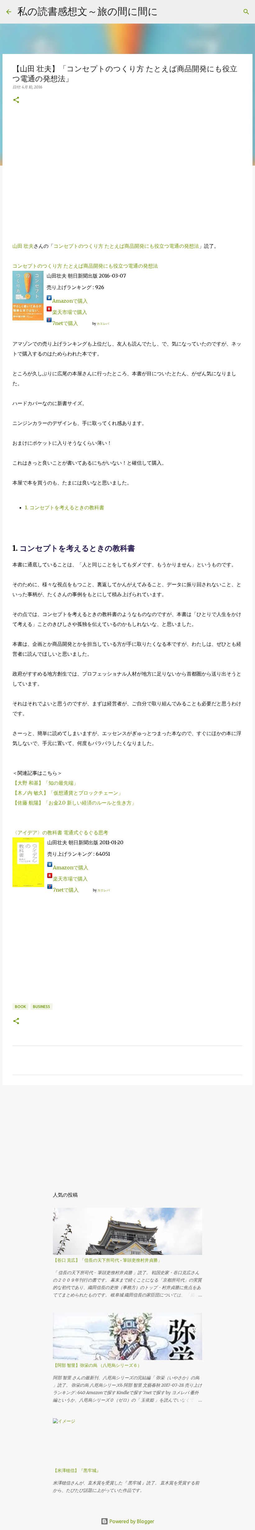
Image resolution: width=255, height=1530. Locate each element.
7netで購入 (65, 323)
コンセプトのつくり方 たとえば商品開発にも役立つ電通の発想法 (126, 246)
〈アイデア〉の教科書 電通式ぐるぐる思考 (60, 832)
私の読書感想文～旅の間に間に (87, 11)
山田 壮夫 (23, 246)
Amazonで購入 (70, 301)
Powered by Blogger (131, 1521)
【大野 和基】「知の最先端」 (45, 783)
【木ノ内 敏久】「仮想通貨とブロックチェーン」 (67, 793)
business (41, 1007)
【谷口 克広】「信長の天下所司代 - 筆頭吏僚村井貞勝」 (107, 1260)
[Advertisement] (127, 167)
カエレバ (103, 324)
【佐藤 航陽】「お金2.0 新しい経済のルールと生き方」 (74, 803)
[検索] (246, 11)
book (20, 1007)
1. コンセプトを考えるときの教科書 (64, 507)
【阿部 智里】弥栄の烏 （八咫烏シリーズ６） (97, 1365)
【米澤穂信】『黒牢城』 (77, 1470)
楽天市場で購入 (69, 312)
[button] (16, 100)
